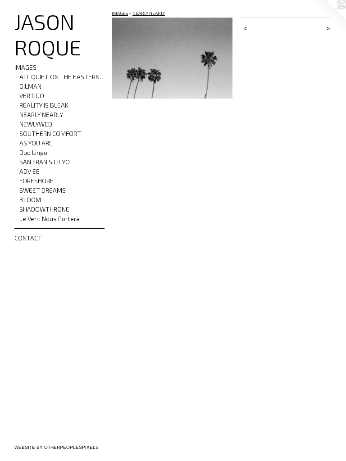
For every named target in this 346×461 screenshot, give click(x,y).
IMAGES (25, 67)
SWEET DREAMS (42, 190)
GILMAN (30, 86)
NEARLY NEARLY (41, 114)
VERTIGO (31, 95)
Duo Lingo (33, 152)
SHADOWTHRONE (44, 209)
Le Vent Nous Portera (49, 218)
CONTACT (28, 238)
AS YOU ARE (36, 143)
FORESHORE (36, 181)
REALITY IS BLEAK (43, 105)
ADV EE (29, 171)
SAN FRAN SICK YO (44, 162)
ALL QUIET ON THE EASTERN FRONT (62, 77)
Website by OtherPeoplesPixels (56, 447)
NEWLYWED (35, 124)
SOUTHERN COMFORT (50, 133)
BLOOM (30, 199)
